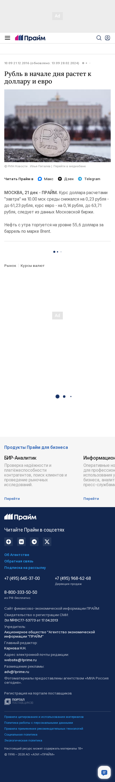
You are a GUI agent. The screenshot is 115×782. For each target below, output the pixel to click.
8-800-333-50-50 (20, 595)
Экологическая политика (23, 740)
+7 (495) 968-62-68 (73, 581)
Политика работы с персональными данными (38, 723)
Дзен (69, 179)
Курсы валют (33, 265)
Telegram (92, 179)
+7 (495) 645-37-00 (22, 578)
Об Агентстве (16, 554)
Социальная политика (20, 734)
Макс (48, 179)
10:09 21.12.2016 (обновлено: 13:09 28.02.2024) (41, 63)
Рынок (10, 265)
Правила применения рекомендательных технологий (43, 728)
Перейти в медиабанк (69, 166)
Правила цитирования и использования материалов (44, 717)
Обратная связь (18, 561)
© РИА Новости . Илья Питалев (27, 166)
